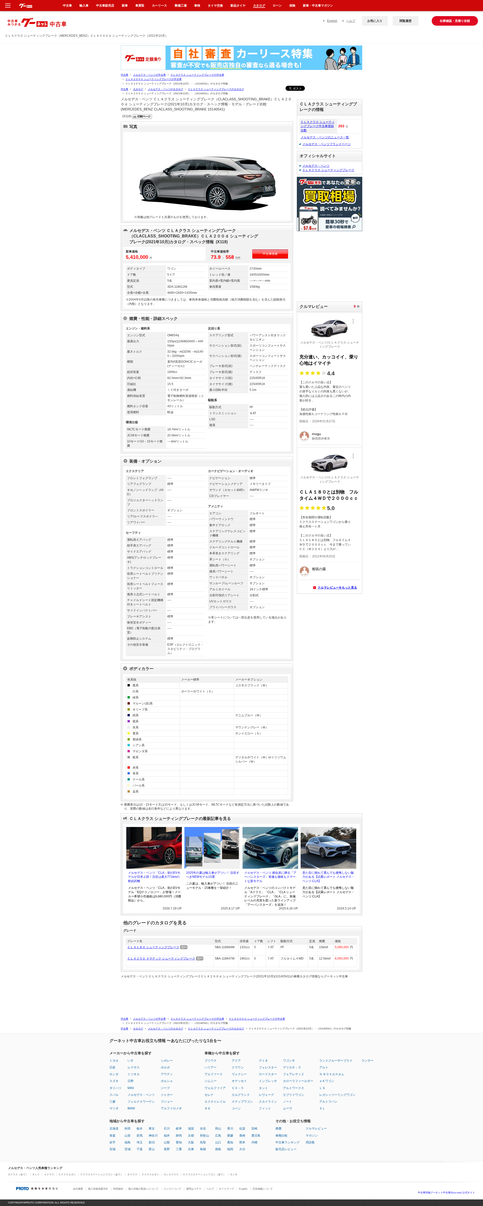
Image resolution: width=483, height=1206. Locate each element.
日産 (112, 1067)
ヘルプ (350, 21)
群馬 (140, 1135)
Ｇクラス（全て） (18, 1174)
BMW (131, 1108)
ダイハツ (115, 1088)
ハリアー (211, 1067)
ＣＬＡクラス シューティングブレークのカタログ (216, 89)
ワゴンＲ (289, 1060)
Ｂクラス (132, 1174)
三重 (179, 1149)
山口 (218, 1142)
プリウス (211, 1060)
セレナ (209, 1095)
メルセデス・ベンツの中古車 (149, 74)
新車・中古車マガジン (318, 5)
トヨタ (113, 1060)
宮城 (112, 1149)
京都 (191, 1135)
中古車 (124, 74)
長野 (167, 1149)
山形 (128, 1135)
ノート (287, 1101)
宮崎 (254, 1128)
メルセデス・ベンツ (316, 166)
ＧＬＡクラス (171, 1174)
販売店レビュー (286, 1149)
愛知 (179, 1142)
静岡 (179, 1135)
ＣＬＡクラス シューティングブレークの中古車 (197, 74)
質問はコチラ (193, 1188)
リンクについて (172, 1188)
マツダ (113, 1108)
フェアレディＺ (293, 1074)
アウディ (167, 1074)
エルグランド (241, 1095)
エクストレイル (215, 1101)
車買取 (139, 5)
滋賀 (191, 1128)
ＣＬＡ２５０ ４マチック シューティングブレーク (161, 958)
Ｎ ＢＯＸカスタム (331, 1074)
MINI (131, 1088)
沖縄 (254, 1142)
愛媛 (230, 1135)
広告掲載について (263, 1188)
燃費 (278, 1128)
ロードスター (268, 1074)
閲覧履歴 (405, 21)
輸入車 (84, 5)
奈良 (203, 1128)
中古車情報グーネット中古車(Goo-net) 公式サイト (446, 1192)
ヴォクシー (239, 1074)
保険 (292, 5)
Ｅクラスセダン (150, 1174)
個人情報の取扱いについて (143, 1188)
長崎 (242, 1135)
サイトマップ (226, 1188)
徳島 (218, 1149)
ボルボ (165, 1067)
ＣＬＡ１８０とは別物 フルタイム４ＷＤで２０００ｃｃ (328, 495)
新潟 (152, 1142)
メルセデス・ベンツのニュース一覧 (325, 137)
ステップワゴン (242, 1101)
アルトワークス (293, 1088)
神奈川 (153, 1135)
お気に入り (374, 21)
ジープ (165, 1088)
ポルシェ (167, 1081)
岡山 (218, 1128)
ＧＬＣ (36, 1174)
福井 (167, 1135)
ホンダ (113, 1074)
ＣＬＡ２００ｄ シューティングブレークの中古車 (154, 79)
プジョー (167, 1101)
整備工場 (181, 5)
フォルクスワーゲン (141, 1101)
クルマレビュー (316, 1128)
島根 (203, 1149)
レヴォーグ (266, 1095)
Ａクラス (49, 1174)
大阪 (191, 1142)
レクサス (134, 1067)
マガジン (312, 1135)
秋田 (128, 1128)
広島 (218, 1135)
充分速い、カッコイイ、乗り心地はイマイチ (328, 360)
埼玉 (140, 1142)
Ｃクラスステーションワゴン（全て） (101, 1174)
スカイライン (268, 1101)
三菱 (112, 1101)
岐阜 (179, 1128)
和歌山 (204, 1135)
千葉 (140, 1149)
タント (263, 1088)
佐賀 (242, 1128)
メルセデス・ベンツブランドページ (326, 144)
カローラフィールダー (298, 1081)
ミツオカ (134, 1074)
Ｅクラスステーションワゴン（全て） (204, 1174)
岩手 (112, 1142)
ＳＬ (322, 1108)
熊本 (242, 1142)
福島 (128, 1142)
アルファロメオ (171, 1108)
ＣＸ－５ (238, 1088)
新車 (125, 5)
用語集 (310, 1142)
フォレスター (268, 1067)
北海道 (113, 1128)
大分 (242, 1149)
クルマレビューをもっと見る (337, 587)
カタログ (138, 89)
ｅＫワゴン (326, 1081)
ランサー (367, 1060)
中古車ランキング (287, 1142)
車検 (197, 5)
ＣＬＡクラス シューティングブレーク (328, 170)
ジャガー (167, 1095)
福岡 (230, 1149)
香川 (230, 1128)
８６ (208, 1108)
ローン (277, 5)
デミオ (263, 1060)
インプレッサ (268, 1081)
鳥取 (203, 1142)
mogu (316, 434)
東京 (152, 1128)
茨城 (128, 1149)
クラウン (238, 1067)
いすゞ (132, 1060)
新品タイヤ (238, 5)
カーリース (159, 5)
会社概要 (78, 1188)
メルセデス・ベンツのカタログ (165, 89)
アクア (236, 1060)
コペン (236, 1108)
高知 (230, 1142)
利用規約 (118, 1188)
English (332, 21)
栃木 (140, 1128)
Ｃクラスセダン (67, 1174)
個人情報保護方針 (98, 1188)
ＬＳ (322, 1088)
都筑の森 (319, 569)
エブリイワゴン (293, 1095)
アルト (323, 1067)
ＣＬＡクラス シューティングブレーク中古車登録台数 (318, 126)
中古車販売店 (105, 5)
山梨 (167, 1142)
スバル (113, 1095)
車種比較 (281, 1135)
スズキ (113, 1081)
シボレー (167, 1060)
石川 (167, 1128)
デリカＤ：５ (292, 1067)
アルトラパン (328, 1101)
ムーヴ (287, 1108)
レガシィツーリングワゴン (337, 1095)
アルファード (214, 1074)
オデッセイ (239, 1081)
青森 (112, 1135)
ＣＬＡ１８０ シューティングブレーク (153, 947)
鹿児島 (255, 1135)
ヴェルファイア (215, 1088)
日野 (131, 1081)
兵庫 (191, 1149)
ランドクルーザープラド (335, 1060)
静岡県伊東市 (321, 438)
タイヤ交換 (215, 5)
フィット (265, 1108)
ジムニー (211, 1081)
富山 (152, 1149)
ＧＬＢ (233, 1174)
